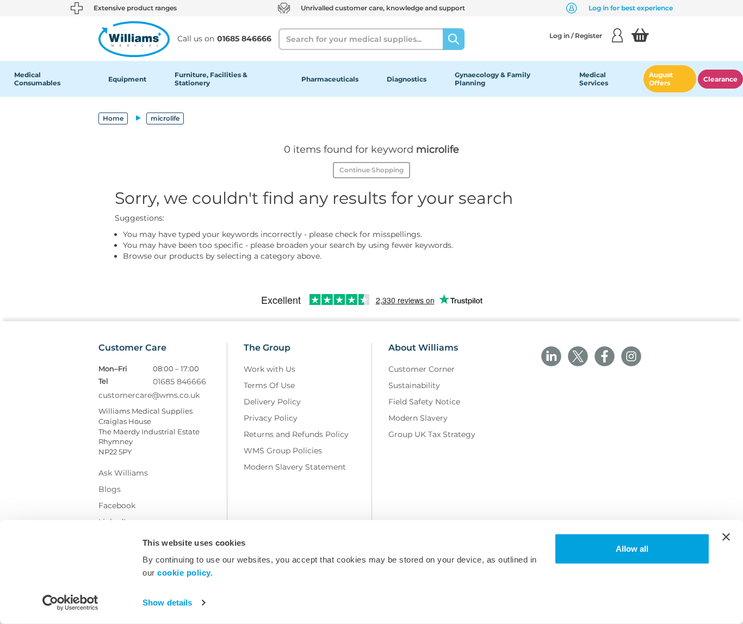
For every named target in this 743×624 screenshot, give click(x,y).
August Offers (661, 79)
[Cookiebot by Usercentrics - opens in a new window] (70, 603)
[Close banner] (726, 537)
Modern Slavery (418, 418)
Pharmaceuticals (329, 79)
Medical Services (593, 79)
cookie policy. (185, 572)
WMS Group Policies (283, 450)
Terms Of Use (269, 385)
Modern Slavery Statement (295, 467)
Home (113, 118)
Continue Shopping (371, 170)
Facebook (116, 505)
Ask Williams (123, 473)
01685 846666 (179, 381)
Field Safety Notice (424, 402)
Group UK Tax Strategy (431, 434)
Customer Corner (421, 369)
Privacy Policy (271, 418)
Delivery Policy (272, 402)
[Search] (454, 39)
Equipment (127, 79)
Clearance (720, 79)
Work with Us (269, 369)
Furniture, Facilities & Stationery (211, 79)
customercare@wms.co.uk (149, 395)
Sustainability (414, 385)
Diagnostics (406, 79)
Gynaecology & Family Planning (492, 79)
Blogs (109, 489)
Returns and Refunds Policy (296, 434)
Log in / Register (575, 36)
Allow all (632, 548)
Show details (167, 602)
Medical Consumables (37, 79)
